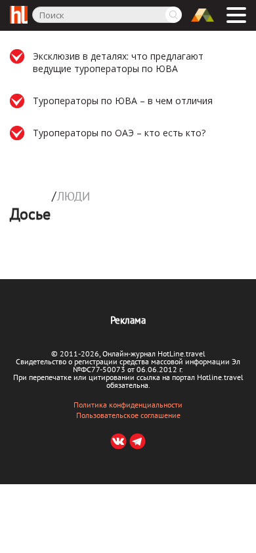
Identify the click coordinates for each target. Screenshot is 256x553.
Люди (73, 196)
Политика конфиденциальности (128, 405)
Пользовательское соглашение (128, 415)
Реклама (128, 320)
